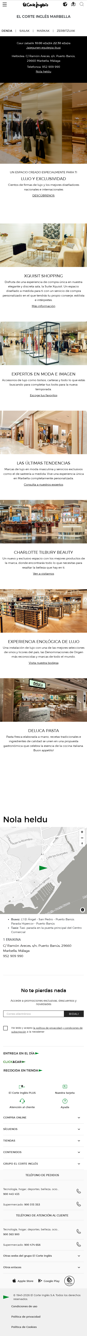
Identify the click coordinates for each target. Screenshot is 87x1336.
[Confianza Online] (69, 1281)
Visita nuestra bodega (43, 663)
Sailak (24, 31)
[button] (5, 3)
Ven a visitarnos (43, 573)
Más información (43, 306)
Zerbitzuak (66, 31)
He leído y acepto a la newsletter (47, 1029)
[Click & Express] (21, 1053)
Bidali (74, 1014)
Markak (43, 31)
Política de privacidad (25, 1316)
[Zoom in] (82, 832)
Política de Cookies (24, 1327)
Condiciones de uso (24, 1306)
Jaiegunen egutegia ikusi (43, 47)
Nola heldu (43, 71)
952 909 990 (51, 67)
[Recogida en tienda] (23, 1070)
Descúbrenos (43, 195)
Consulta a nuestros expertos (43, 484)
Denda (7, 31)
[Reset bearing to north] (82, 844)
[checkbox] (5, 1028)
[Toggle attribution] (82, 910)
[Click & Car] (14, 1062)
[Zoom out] (82, 838)
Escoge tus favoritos (43, 395)
